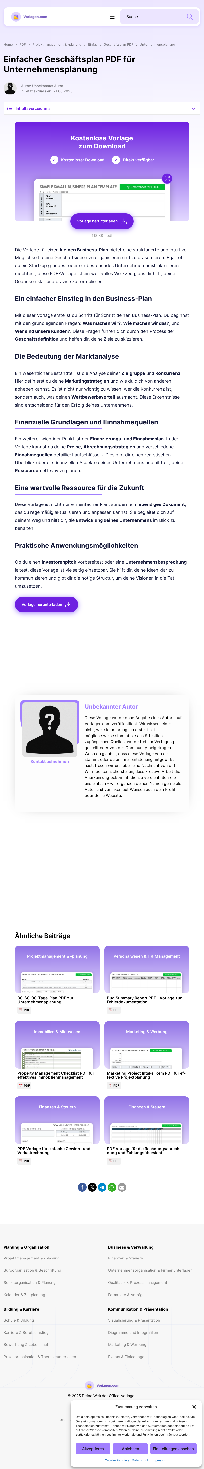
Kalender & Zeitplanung (24, 1294)
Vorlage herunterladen (97, 221)
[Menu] (112, 16)
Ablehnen (130, 1448)
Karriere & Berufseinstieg (26, 1332)
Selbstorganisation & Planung (30, 1282)
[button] (194, 1406)
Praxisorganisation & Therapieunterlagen (40, 1356)
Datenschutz (141, 1460)
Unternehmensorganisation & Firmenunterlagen (150, 1270)
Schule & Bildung (19, 1320)
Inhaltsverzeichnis (33, 108)
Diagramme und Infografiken (133, 1332)
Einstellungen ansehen (173, 1448)
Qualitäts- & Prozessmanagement (137, 1282)
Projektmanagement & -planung (57, 44)
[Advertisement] (102, 655)
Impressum (159, 1460)
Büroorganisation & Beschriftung (32, 1270)
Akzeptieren (93, 1448)
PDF (23, 44)
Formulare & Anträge (126, 1294)
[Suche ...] (190, 16)
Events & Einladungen (127, 1356)
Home (8, 44)
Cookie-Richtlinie (117, 1460)
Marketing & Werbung (127, 1344)
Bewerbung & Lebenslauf (26, 1344)
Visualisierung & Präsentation (134, 1320)
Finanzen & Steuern (125, 1258)
